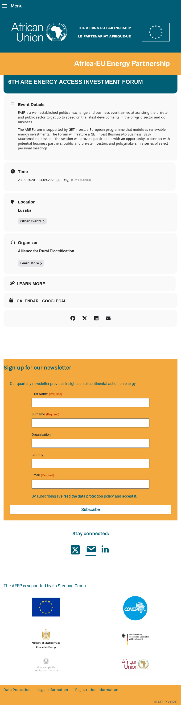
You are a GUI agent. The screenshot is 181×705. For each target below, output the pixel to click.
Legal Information (53, 689)
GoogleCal (54, 301)
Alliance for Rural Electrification (46, 251)
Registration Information (96, 689)
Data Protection (17, 689)
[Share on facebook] (73, 318)
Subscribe (90, 509)
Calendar (28, 301)
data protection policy (96, 496)
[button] (12, 6)
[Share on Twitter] (84, 318)
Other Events (30, 221)
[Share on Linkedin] (96, 318)
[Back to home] (90, 43)
